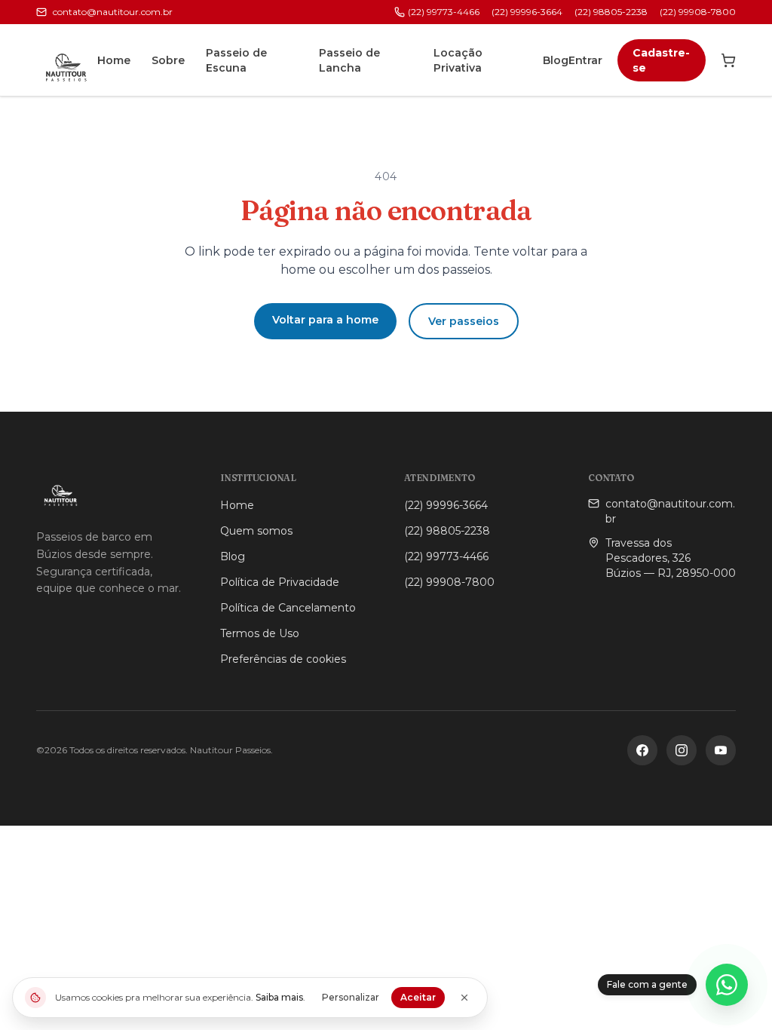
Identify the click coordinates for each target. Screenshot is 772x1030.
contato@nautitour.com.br (113, 11)
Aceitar (418, 997)
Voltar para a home (325, 319)
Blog (555, 60)
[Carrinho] (728, 60)
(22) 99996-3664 (527, 11)
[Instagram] (681, 750)
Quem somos (256, 531)
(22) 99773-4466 (443, 11)
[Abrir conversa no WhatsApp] (727, 985)
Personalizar (350, 997)
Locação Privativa (457, 60)
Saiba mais (279, 997)
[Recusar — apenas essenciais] (464, 997)
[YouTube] (721, 750)
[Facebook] (642, 750)
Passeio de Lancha (349, 60)
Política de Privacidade (279, 582)
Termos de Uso (259, 633)
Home (113, 60)
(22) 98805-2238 (611, 11)
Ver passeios (463, 321)
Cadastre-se (661, 60)
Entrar (585, 60)
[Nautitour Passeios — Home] (66, 60)
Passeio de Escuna (236, 60)
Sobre (168, 60)
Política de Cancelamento (288, 608)
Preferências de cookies (283, 659)
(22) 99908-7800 (698, 11)
